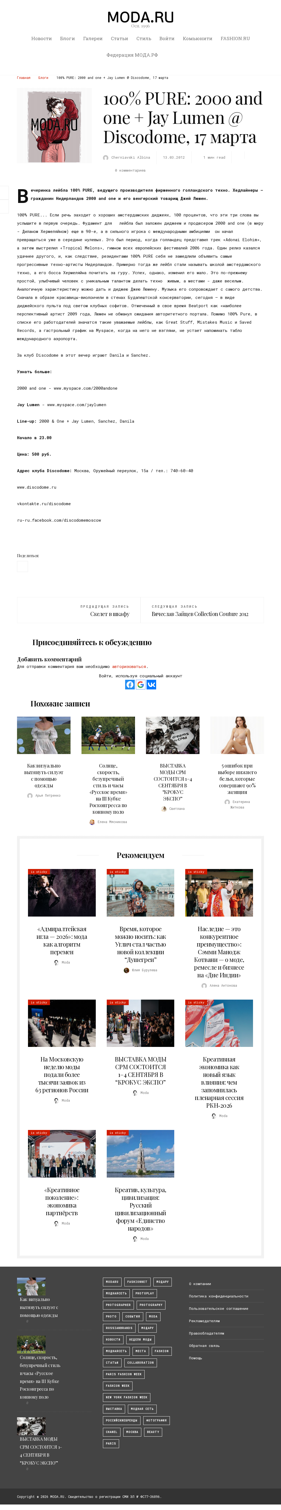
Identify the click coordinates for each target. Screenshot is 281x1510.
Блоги (67, 38)
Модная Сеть (142, 1409)
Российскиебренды (121, 1420)
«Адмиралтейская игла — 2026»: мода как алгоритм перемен (61, 940)
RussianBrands (119, 1328)
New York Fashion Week (126, 1397)
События (132, 1316)
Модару (147, 1328)
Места (141, 1351)
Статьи (119, 38)
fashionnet (137, 1282)
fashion (162, 1351)
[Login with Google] (140, 684)
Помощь (195, 1357)
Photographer (118, 1305)
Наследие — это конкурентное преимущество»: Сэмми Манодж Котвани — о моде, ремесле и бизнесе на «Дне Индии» (219, 952)
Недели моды (140, 1339)
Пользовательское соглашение (218, 1308)
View (40, 735)
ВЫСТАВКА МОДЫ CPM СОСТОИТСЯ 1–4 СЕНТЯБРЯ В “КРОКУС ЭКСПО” (173, 782)
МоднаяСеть (116, 1293)
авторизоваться (129, 666)
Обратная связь (204, 1345)
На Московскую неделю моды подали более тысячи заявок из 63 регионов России (61, 1074)
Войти (167, 38)
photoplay (145, 1293)
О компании (200, 1283)
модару (162, 1282)
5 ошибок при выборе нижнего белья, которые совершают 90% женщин (237, 778)
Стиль (143, 38)
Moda (153, 1316)
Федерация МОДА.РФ (132, 55)
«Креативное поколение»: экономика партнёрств (62, 1201)
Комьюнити (197, 38)
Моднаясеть (116, 1351)
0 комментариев (130, 170)
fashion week (118, 1386)
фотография (156, 1420)
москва (132, 1432)
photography (151, 1305)
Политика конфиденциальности (218, 1296)
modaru (112, 1282)
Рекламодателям (204, 1320)
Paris (111, 1443)
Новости (41, 38)
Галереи (93, 38)
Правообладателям (206, 1333)
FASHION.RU (235, 38)
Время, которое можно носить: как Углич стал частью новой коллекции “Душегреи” (140, 944)
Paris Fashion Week (124, 1374)
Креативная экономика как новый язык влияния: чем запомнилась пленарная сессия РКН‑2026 (219, 1082)
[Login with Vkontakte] (151, 684)
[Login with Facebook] (130, 684)
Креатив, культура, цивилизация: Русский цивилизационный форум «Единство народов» (140, 1209)
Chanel (111, 1432)
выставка (114, 1409)
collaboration (140, 1363)
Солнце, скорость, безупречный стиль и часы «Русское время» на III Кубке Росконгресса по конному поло (108, 788)
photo (111, 1316)
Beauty (153, 1432)
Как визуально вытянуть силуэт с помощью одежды (43, 775)
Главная (23, 77)
